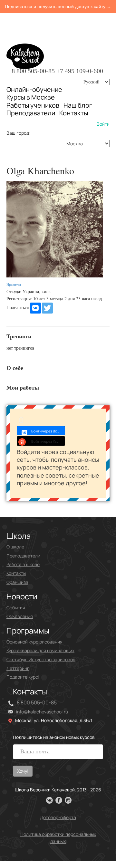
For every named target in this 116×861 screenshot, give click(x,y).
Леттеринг (17, 668)
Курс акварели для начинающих (40, 650)
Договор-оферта (58, 817)
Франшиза (17, 582)
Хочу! (22, 771)
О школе (15, 547)
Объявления (19, 616)
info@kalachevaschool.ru (42, 712)
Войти (103, 124)
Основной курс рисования (34, 642)
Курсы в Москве (30, 97)
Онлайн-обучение (34, 89)
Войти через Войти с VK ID (48, 431)
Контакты (73, 113)
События (15, 608)
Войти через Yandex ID (48, 441)
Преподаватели (30, 113)
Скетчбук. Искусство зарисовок (40, 659)
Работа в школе (23, 564)
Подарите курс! (22, 677)
